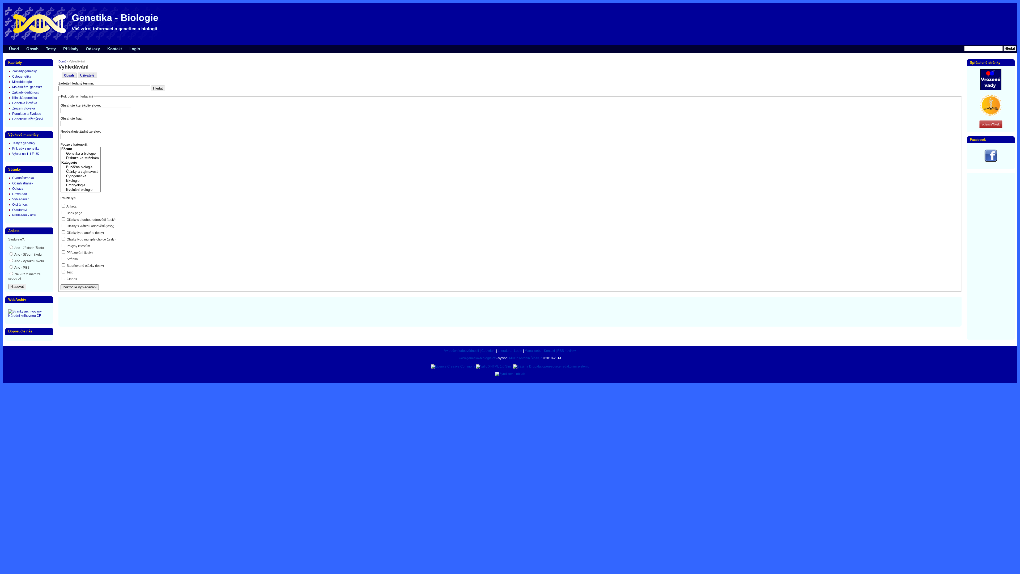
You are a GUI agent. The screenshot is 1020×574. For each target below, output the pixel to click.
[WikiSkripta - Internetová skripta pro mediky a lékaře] (990, 115)
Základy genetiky (24, 71)
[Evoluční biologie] (80, 190)
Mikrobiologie (22, 82)
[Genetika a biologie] (80, 153)
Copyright (488, 351)
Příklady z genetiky (25, 148)
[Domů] (85, 40)
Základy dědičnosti (25, 92)
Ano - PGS (21, 267)
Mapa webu (533, 351)
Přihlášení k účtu (24, 215)
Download (19, 194)
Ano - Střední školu (28, 254)
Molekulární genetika (27, 87)
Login (134, 49)
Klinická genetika (24, 98)
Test (69, 272)
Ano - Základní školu (29, 248)
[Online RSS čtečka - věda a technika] (990, 127)
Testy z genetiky (23, 143)
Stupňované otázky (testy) (85, 266)
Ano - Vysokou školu (29, 261)
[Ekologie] (80, 181)
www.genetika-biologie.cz (477, 358)
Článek (71, 279)
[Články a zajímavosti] (80, 172)
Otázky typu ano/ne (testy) (85, 233)
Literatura (505, 351)
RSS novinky (566, 351)
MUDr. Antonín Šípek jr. (525, 358)
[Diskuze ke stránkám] (80, 158)
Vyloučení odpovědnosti (461, 351)
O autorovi (19, 210)
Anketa (71, 206)
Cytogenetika (21, 76)
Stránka (72, 259)
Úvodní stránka (23, 178)
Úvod (14, 49)
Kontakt (114, 49)
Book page (74, 213)
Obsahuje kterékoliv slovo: (81, 105)
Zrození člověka (23, 108)
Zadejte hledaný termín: (76, 83)
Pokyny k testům (78, 246)
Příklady (70, 49)
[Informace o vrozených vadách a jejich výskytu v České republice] (990, 89)
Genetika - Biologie (115, 17)
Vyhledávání (21, 199)
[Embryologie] (80, 185)
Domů (62, 61)
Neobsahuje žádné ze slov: (81, 131)
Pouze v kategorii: (74, 144)
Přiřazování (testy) (79, 253)
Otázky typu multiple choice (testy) (91, 239)
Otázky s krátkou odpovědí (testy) (90, 226)
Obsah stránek (22, 183)
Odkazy (93, 49)
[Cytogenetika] (80, 176)
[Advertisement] (510, 311)
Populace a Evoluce (26, 114)
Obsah (32, 49)
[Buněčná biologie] (80, 167)
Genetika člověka (24, 103)
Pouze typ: (68, 198)
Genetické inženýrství (27, 119)
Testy (51, 49)
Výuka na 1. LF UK (25, 154)
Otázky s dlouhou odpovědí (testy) (91, 220)
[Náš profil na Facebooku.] (990, 161)
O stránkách (20, 204)
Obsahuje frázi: (72, 118)
